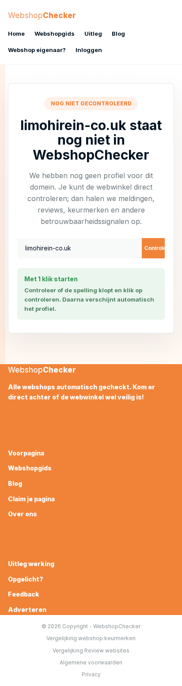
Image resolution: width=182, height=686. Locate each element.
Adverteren (27, 609)
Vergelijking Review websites (91, 650)
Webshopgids (54, 33)
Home (16, 33)
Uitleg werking (31, 563)
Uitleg (93, 33)
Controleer (154, 248)
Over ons (22, 514)
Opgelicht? (25, 579)
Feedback (23, 594)
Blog (118, 33)
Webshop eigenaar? (37, 49)
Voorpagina (26, 453)
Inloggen (89, 49)
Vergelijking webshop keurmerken (91, 638)
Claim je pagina (31, 499)
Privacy (91, 674)
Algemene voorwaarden (91, 662)
